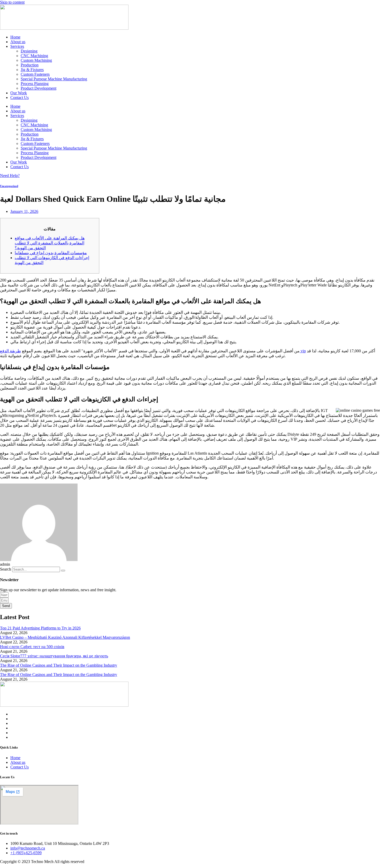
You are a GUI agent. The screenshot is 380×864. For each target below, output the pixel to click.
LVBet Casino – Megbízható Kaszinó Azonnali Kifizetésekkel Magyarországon (65, 637)
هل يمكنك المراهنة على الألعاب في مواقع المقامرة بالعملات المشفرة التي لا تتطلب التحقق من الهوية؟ (50, 243)
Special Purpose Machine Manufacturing (54, 79)
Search (5, 569)
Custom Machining (36, 60)
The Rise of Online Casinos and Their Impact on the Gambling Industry (58, 665)
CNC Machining (34, 55)
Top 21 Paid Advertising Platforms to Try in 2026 (40, 628)
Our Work (18, 93)
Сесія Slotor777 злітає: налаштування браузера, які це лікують (54, 656)
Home (15, 37)
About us (17, 42)
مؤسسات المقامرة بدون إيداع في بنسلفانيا (51, 253)
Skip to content (12, 2)
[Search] (63, 570)
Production (30, 65)
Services (17, 46)
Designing (29, 51)
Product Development (38, 88)
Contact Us (19, 97)
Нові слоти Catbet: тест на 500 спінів (32, 646)
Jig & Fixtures (32, 69)
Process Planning (35, 83)
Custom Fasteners (35, 74)
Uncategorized (9, 186)
